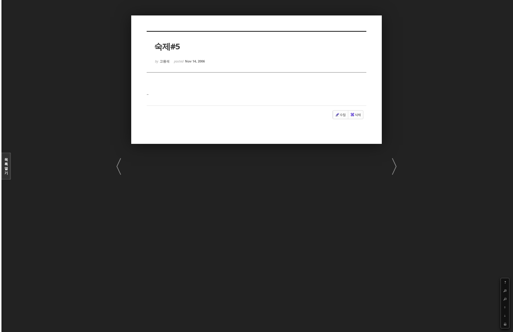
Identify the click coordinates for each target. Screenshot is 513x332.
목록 (6, 166)
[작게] (505, 299)
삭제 (358, 114)
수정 (343, 114)
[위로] (505, 307)
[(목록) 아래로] (505, 315)
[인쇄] (505, 324)
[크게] (505, 291)
